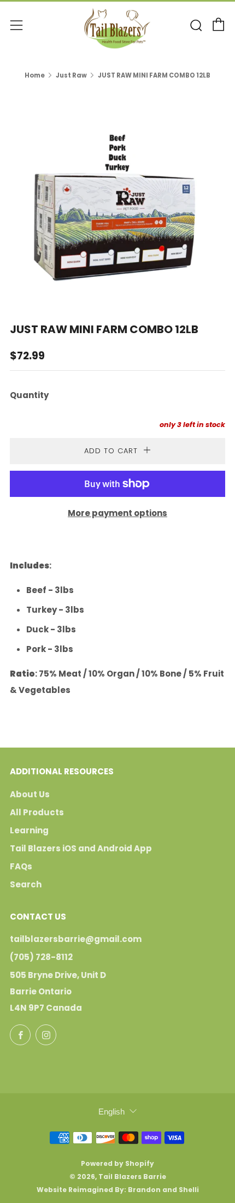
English (111, 1111)
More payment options (117, 513)
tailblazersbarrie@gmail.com (76, 939)
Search (26, 884)
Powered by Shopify (117, 1163)
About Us (30, 794)
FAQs (21, 866)
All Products (37, 812)
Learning (29, 830)
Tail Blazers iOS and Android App (81, 848)
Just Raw (71, 75)
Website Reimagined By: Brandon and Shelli (118, 1189)
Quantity (29, 395)
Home (35, 75)
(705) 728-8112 (41, 957)
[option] (117, 193)
